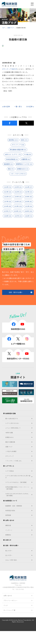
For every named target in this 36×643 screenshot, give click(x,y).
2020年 (6, 196)
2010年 (16, 211)
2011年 (6, 211)
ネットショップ (8, 610)
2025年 (16, 187)
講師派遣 (8, 525)
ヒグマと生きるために (12, 423)
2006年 (27, 216)
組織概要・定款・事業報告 (13, 506)
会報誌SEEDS (21, 169)
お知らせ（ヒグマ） (11, 154)
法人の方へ (8, 555)
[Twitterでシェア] (26, 123)
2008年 (6, 216)
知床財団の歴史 (10, 510)
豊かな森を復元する (11, 418)
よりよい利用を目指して (13, 428)
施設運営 (7, 164)
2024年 (27, 187)
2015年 (27, 201)
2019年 (17, 196)
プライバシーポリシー (10, 600)
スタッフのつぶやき (17, 174)
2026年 (6, 187)
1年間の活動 (9, 433)
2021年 (27, 192)
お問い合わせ (8, 596)
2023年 (6, 192)
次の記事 (30, 106)
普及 (22, 140)
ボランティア (16, 145)
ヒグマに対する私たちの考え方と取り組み (17, 477)
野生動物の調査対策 (16, 149)
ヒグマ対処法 (9, 471)
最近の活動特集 (10, 442)
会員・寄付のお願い (16, 292)
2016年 (16, 201)
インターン (8, 530)
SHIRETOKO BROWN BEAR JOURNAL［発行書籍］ (17, 494)
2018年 (27, 196)
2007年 (17, 216)
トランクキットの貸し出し (13, 461)
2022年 (16, 192)
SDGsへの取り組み (11, 560)
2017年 (6, 201)
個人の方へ (8, 551)
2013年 (16, 206)
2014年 (6, 206)
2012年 (27, 206)
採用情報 (8, 515)
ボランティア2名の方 (9, 69)
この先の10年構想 (10, 451)
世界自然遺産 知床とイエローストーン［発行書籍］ (17, 488)
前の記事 (6, 106)
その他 (26, 154)
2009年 (27, 211)
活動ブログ (10, 28)
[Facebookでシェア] (9, 123)
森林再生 (11, 140)
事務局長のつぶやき (22, 164)
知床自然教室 (10, 159)
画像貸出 (8, 535)
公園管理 (24, 159)
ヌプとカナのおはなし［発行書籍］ (16, 482)
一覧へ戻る (18, 106)
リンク (6, 605)
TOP (3, 28)
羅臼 (9, 169)
